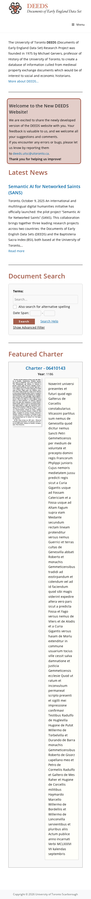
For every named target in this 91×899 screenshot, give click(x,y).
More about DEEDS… (23, 81)
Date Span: (21, 313)
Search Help (49, 321)
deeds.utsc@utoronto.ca (31, 153)
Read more (16, 251)
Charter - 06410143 (45, 368)
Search (24, 321)
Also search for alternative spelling (44, 307)
